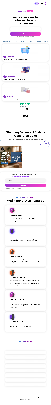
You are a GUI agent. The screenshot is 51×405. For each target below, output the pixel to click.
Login (42, 3)
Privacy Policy (21, 399)
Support (39, 397)
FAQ (25, 397)
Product (12, 397)
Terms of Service (28, 399)
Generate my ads (24, 185)
